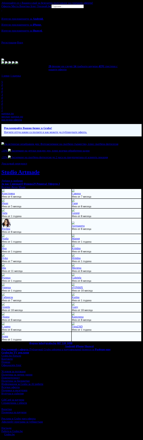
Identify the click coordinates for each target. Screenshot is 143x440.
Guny (75, 307)
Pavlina (6, 228)
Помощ (5, 362)
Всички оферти (10, 387)
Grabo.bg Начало (11, 355)
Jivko (5, 258)
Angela (6, 307)
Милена (76, 267)
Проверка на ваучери (14, 412)
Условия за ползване (13, 371)
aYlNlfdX (77, 287)
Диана (5, 316)
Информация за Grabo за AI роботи (22, 384)
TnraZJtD (77, 326)
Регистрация (8, 42)
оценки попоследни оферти (12, 118)
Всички (5, 187)
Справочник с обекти (14, 402)
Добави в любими (12, 180)
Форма (33, 343)
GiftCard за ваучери (12, 399)
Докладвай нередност (14, 163)
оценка (15, 75)
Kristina (76, 248)
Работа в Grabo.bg (12, 431)
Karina (75, 297)
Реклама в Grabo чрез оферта (18, 418)
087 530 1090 (64, 343)
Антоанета (78, 225)
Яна (4, 248)
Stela (4, 213)
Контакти (7, 358)
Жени (14, 187)
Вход (20, 42)
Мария (76, 238)
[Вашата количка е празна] (1, 9)
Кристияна (8, 193)
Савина (76, 193)
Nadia (5, 238)
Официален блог (11, 365)
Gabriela (76, 277)
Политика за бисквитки (15, 380)
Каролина (78, 316)
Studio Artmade (20, 172)
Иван (5, 203)
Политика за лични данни (16, 374)
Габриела (7, 297)
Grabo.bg (9, 434)
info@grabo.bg (47, 343)
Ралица (6, 277)
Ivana (5, 336)
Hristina (76, 258)
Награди (6, 428)
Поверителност (10, 377)
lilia (4, 267)
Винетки (6, 409)
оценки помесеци (7, 115)
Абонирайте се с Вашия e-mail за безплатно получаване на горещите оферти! (47, 2)
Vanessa (6, 287)
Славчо (6, 326)
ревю (5, 75)
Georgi (76, 213)
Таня (75, 203)
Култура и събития (12, 393)
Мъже (21, 187)
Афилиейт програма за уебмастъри (22, 421)
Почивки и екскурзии (14, 390)
